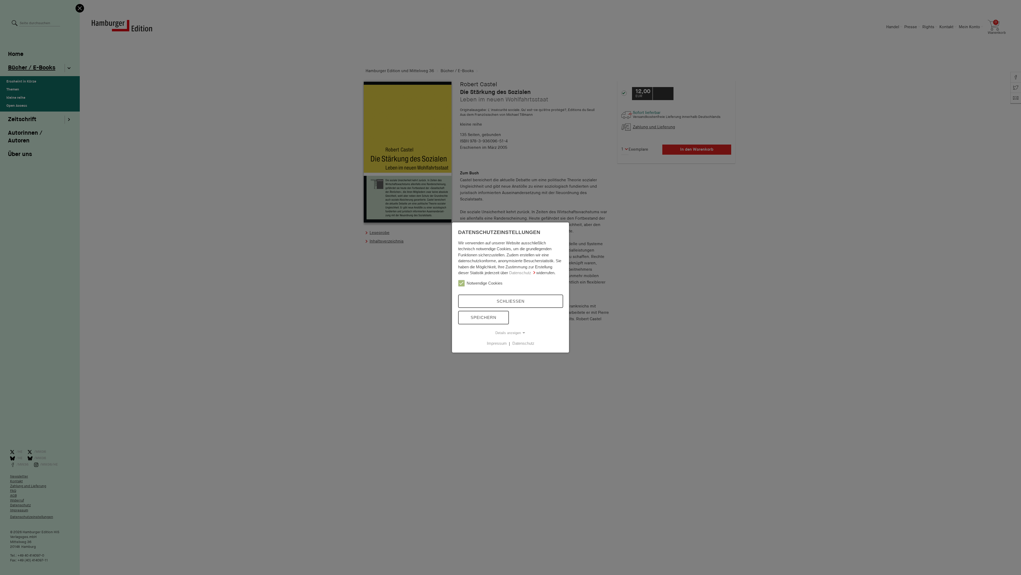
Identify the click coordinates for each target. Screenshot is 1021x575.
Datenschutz (520, 272)
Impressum (497, 343)
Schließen (511, 301)
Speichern (483, 317)
